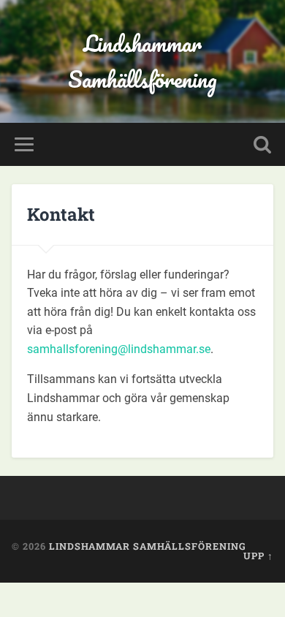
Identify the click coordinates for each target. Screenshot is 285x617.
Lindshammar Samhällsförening (142, 61)
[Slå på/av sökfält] (262, 144)
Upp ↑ (258, 555)
